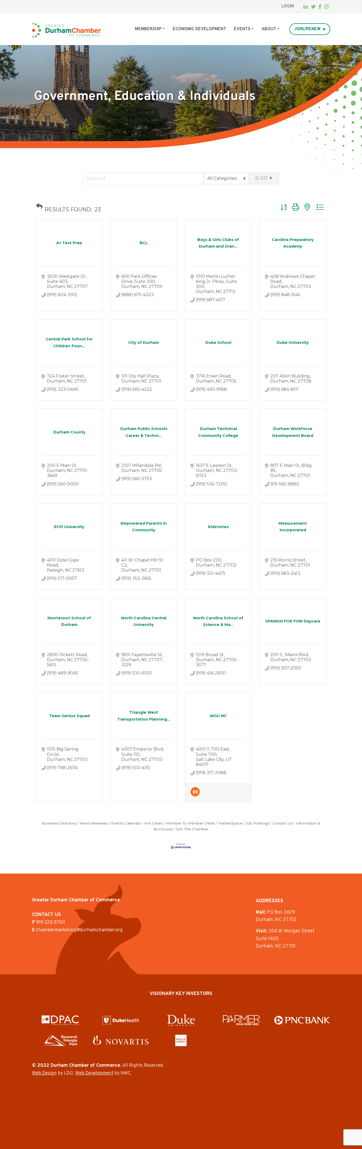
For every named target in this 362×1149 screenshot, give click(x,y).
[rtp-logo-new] (60, 1040)
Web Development (94, 1073)
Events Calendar (126, 823)
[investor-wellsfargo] (181, 1040)
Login (287, 6)
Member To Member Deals (190, 823)
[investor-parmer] (241, 1020)
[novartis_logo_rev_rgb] (120, 1040)
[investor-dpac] (60, 1020)
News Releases (94, 823)
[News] (195, 794)
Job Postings (257, 823)
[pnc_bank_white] (302, 1020)
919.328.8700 (50, 922)
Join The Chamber (192, 829)
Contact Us (282, 823)
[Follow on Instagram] (326, 6)
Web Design (44, 1073)
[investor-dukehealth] (120, 1020)
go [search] (263, 178)
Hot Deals (153, 823)
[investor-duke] (181, 1020)
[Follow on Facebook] (320, 7)
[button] (39, 206)
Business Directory (59, 823)
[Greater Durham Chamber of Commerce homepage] (66, 30)
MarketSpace (230, 823)
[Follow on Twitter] (313, 6)
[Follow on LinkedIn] (306, 6)
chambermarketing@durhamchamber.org (79, 930)
